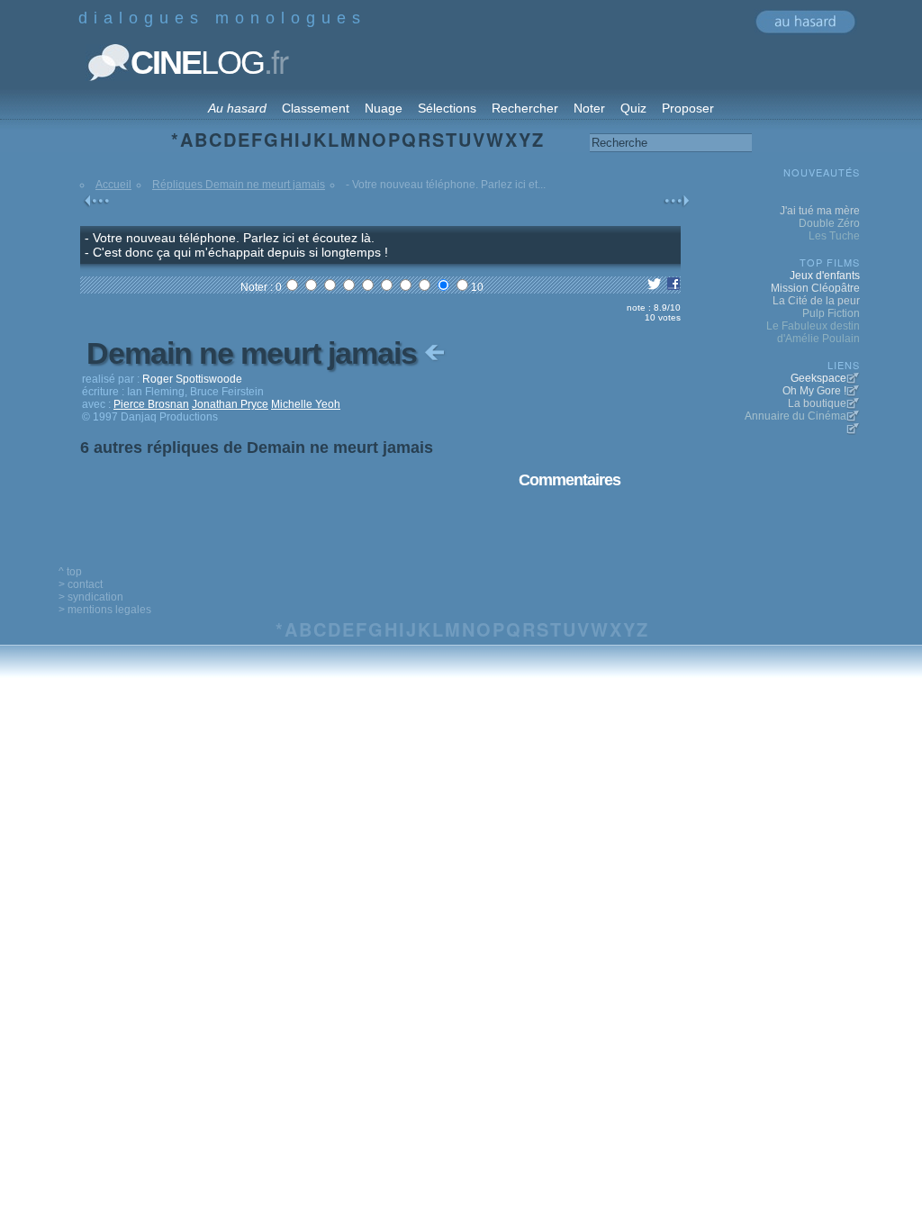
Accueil (113, 184)
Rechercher (525, 108)
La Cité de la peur (816, 300)
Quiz (633, 108)
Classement (315, 108)
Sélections (447, 108)
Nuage (383, 108)
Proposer (688, 108)
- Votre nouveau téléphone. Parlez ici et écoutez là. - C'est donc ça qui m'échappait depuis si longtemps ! (236, 245)
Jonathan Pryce (230, 404)
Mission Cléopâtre (815, 288)
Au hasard (237, 108)
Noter (589, 108)
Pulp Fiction (831, 313)
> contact (81, 584)
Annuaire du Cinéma (795, 416)
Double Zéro (829, 223)
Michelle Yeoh (305, 404)
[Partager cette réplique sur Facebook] (673, 287)
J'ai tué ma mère (820, 210)
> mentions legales (105, 609)
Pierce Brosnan (151, 404)
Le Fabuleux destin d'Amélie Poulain (813, 332)
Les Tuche (834, 236)
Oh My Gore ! (814, 390)
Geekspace (818, 378)
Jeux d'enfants (825, 275)
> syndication (91, 597)
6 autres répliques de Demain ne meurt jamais (256, 448)
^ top (70, 571)
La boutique (817, 403)
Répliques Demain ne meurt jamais (238, 184)
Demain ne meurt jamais (255, 353)
